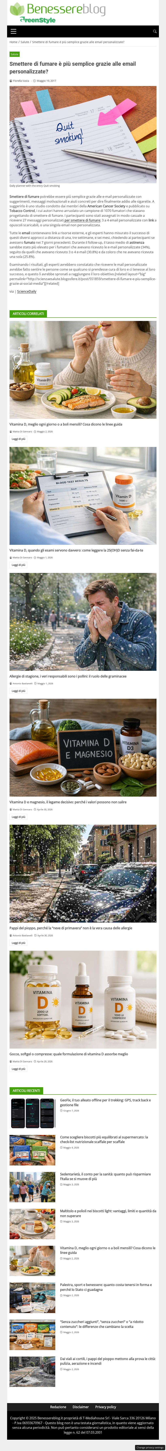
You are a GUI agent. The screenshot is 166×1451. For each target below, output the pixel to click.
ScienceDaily (26, 291)
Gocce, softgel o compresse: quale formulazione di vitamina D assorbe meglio (69, 1054)
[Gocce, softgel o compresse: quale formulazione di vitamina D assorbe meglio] (83, 1000)
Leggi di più (18, 439)
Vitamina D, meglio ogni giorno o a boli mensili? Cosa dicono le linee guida (66, 424)
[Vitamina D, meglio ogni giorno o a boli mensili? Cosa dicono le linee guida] (83, 370)
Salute (14, 54)
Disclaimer (81, 1407)
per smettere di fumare (82, 220)
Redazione (58, 1407)
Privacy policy (105, 1407)
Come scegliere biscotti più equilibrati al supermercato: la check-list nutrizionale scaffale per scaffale (104, 1139)
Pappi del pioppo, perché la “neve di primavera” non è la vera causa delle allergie (71, 928)
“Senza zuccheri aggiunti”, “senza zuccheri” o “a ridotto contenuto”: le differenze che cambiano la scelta (102, 1324)
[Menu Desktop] (14, 31)
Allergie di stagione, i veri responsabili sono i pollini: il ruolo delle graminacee (68, 676)
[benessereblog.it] (58, 12)
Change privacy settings (150, 1447)
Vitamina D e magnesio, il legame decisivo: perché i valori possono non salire (68, 802)
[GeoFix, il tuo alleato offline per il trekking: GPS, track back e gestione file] (32, 1113)
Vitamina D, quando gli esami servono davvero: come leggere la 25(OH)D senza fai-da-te (76, 550)
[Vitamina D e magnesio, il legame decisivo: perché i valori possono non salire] (83, 748)
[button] (154, 31)
